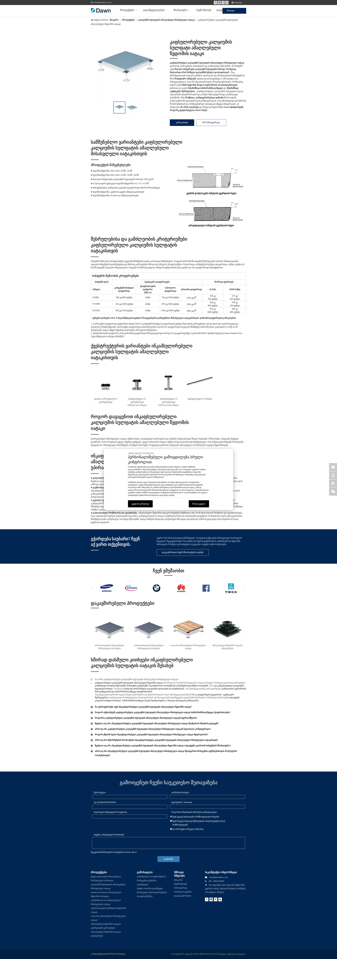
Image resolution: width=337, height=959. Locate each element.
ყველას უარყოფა (140, 504)
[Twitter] (223, 2)
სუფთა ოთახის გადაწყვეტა (150, 889)
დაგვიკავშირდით (182, 896)
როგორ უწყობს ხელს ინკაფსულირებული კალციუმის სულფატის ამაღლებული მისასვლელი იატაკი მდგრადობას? (151, 735)
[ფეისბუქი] (215, 2)
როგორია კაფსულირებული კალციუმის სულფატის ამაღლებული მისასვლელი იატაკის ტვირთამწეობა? (146, 718)
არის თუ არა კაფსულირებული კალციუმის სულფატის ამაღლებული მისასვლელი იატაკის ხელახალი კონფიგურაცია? (153, 729)
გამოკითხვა (182, 123)
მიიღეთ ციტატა (230, 12)
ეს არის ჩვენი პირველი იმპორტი (188, 829)
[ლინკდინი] (219, 2)
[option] (119, 107)
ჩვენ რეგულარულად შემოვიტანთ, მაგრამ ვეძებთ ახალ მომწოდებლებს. (198, 823)
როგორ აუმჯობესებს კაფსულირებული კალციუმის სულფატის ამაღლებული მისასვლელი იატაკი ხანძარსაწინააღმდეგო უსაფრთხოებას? (162, 712)
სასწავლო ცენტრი (183, 892)
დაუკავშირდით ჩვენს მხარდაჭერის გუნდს (183, 552)
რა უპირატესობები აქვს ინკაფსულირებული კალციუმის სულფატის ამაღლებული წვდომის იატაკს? (143, 707)
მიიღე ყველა (198, 504)
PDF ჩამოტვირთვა (211, 123)
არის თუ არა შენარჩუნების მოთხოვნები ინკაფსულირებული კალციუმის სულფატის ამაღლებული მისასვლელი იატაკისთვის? (156, 740)
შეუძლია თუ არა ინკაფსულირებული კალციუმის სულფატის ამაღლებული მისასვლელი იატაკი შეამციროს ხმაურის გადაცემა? (157, 724)
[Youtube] (227, 2)
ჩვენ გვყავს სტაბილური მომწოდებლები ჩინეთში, (196, 817)
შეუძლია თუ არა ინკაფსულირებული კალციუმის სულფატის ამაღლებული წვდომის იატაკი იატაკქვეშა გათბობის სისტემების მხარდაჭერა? (163, 746)
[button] (92, 588)
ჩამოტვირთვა (181, 888)
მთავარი (178, 880)
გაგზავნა (168, 859)
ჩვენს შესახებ (180, 884)
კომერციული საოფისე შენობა (151, 877)
